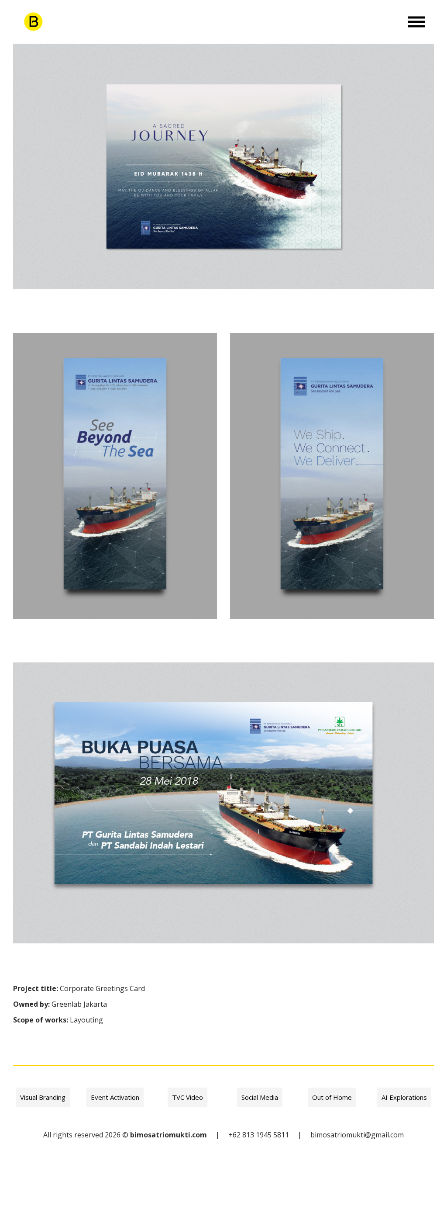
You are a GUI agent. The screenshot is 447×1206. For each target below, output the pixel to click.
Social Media (259, 1097)
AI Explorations (404, 1097)
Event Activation (115, 1097)
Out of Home (332, 1097)
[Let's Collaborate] (33, 21)
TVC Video (187, 1097)
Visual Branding (42, 1097)
